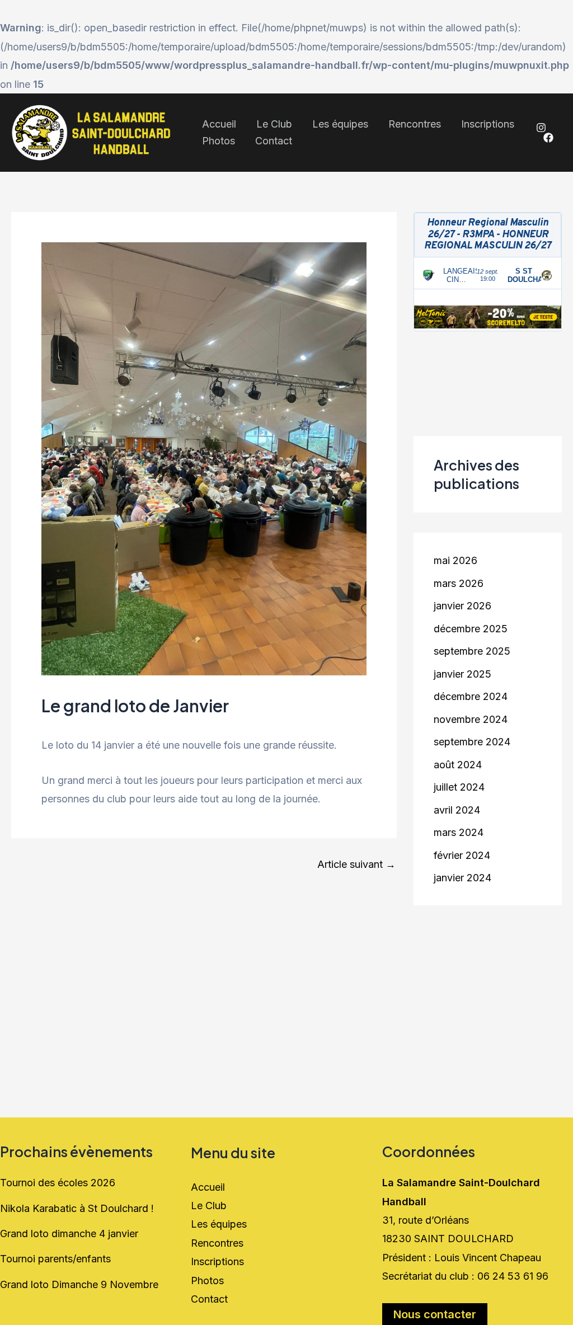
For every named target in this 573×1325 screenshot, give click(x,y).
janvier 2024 (462, 878)
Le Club (274, 124)
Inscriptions (487, 124)
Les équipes (340, 124)
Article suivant (356, 864)
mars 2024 (458, 832)
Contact (273, 141)
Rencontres (414, 124)
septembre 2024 (472, 742)
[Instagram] (541, 128)
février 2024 (462, 855)
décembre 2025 (471, 629)
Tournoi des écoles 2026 (57, 1182)
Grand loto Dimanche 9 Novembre (79, 1284)
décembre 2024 (471, 696)
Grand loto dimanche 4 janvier (69, 1233)
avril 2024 (457, 810)
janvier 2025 (462, 674)
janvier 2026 (462, 606)
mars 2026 (458, 583)
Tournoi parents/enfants (55, 1259)
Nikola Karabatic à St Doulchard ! (77, 1208)
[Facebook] (548, 138)
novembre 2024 (471, 719)
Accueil (219, 124)
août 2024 (458, 764)
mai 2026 (455, 560)
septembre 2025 (472, 651)
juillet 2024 (459, 787)
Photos (218, 141)
